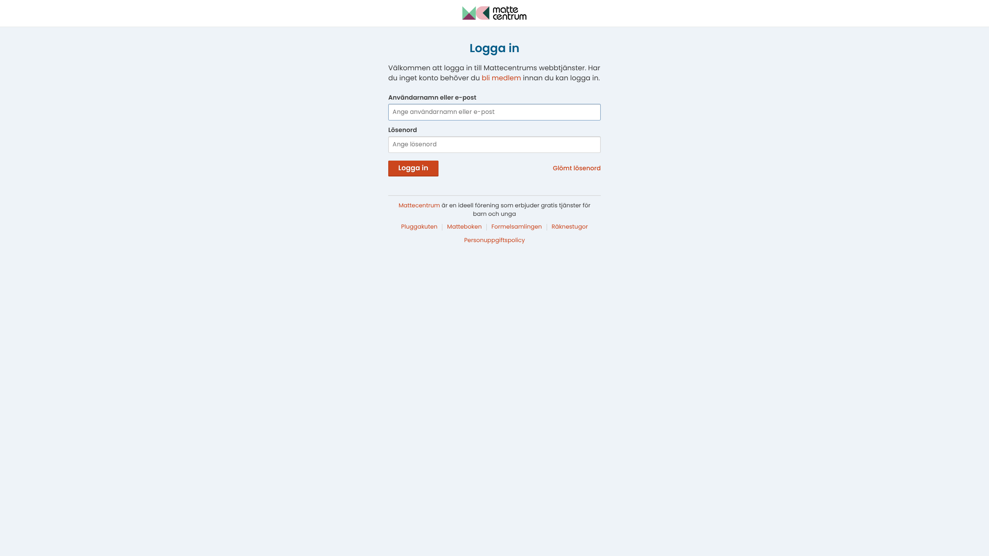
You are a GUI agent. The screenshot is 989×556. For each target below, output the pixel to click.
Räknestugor (570, 227)
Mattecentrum (419, 206)
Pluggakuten (419, 227)
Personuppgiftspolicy (494, 240)
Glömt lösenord (577, 168)
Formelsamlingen (516, 227)
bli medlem (501, 78)
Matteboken (464, 227)
